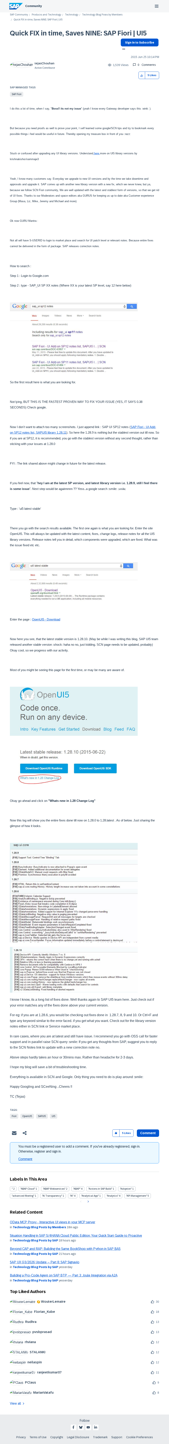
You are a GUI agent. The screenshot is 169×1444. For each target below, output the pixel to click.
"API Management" (136, 1195)
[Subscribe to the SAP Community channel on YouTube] (88, 1427)
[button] (142, 75)
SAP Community (19, 14)
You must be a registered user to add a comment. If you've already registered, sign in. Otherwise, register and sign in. (79, 1149)
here (96, 153)
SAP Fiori (16, 94)
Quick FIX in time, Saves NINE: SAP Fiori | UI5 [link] (38, 19)
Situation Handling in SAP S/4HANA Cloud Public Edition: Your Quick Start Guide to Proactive (76, 1235)
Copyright (56, 1437)
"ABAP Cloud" (27, 1188)
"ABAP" (76, 1188)
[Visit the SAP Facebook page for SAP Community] (73, 1427)
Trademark (100, 1437)
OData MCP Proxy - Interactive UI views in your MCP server (52, 1222)
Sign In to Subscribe (139, 42)
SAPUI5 (42, 1116)
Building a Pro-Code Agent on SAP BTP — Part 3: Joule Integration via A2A (63, 1275)
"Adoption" (126, 1188)
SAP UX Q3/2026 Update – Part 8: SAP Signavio (44, 1262)
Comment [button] (148, 1133)
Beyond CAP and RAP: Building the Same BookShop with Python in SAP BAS (65, 1249)
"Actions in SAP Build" (100, 1188)
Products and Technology (46, 14)
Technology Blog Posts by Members (102, 14)
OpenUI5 (27, 1116)
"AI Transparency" (52, 1195)
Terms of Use (38, 1437)
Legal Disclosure (78, 1437)
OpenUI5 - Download (46, 619)
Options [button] (123, 49)
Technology (71, 14)
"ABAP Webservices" (54, 1188)
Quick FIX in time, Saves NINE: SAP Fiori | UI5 (78, 33)
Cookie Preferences (139, 1437)
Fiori (14, 1116)
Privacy (21, 1437)
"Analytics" (112, 1195)
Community (33, 6)
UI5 (53, 1116)
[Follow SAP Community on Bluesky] (80, 1427)
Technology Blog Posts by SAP (35, 1240)
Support (116, 1437)
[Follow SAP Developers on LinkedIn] (95, 1427)
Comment (25, 1159)
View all (15, 1403)
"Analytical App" (90, 1195)
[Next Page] (87, 1201)
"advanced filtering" (23, 1195)
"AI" (71, 1195)
